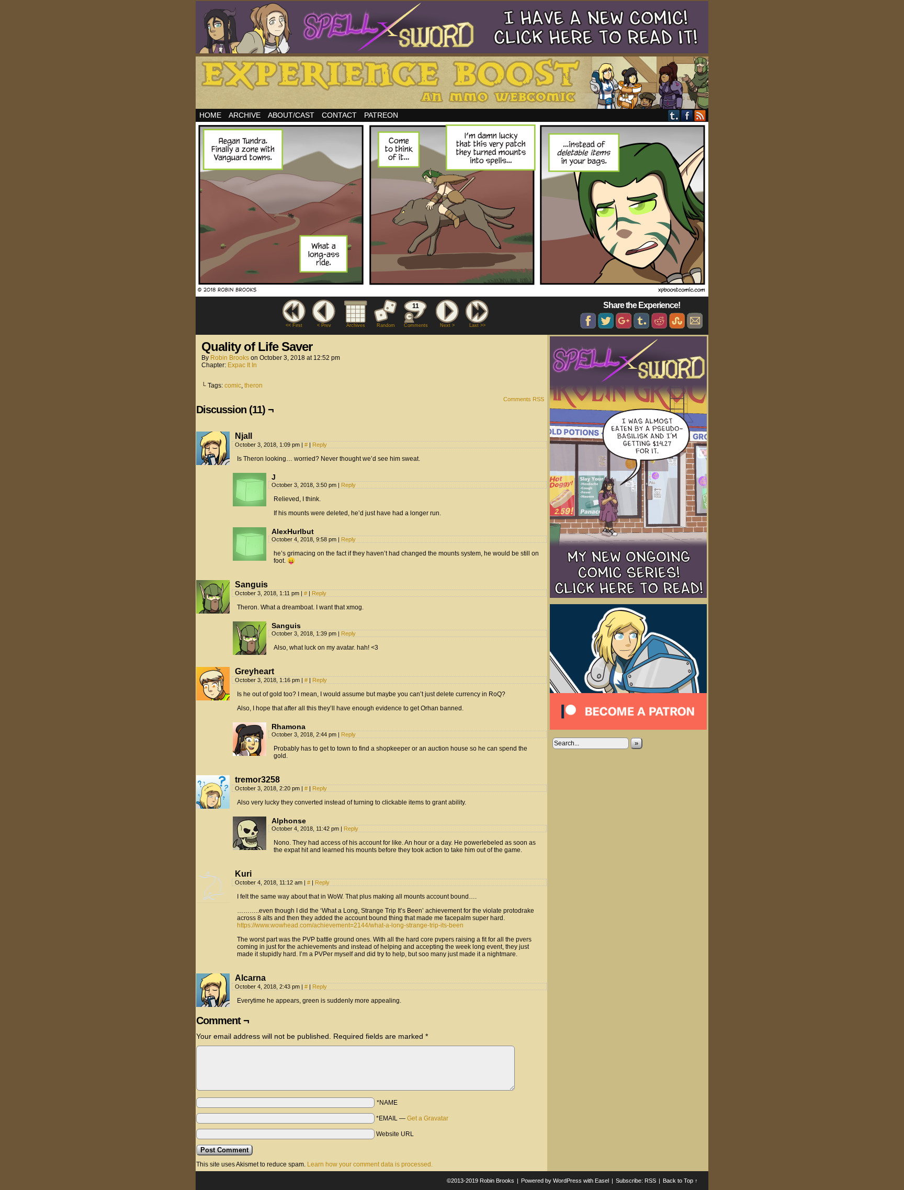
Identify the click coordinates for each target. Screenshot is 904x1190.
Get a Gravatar (427, 1118)
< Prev (324, 325)
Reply (319, 444)
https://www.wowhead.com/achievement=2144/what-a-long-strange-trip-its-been (350, 925)
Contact (339, 115)
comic (232, 385)
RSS (700, 115)
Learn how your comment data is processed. (370, 1164)
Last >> (477, 325)
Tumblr (674, 115)
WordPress (567, 1180)
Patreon (381, 115)
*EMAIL (412, 1118)
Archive (245, 115)
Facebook (687, 115)
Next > (447, 325)
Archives (355, 325)
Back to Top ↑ (680, 1180)
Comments (415, 315)
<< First (294, 325)
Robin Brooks (229, 357)
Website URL (395, 1134)
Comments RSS (523, 399)
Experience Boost (453, 84)
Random (386, 325)
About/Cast (291, 115)
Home (210, 115)
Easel (602, 1180)
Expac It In (242, 365)
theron (253, 385)
